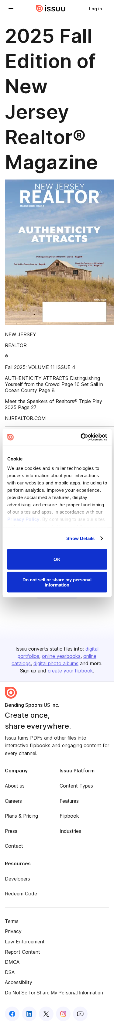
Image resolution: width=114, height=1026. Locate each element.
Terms (12, 921)
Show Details (80, 538)
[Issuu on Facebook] (12, 1014)
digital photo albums (55, 663)
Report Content (22, 952)
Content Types (76, 786)
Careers (13, 801)
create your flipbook (70, 671)
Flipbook (69, 816)
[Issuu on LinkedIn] (29, 1014)
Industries (70, 831)
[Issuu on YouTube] (80, 1014)
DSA (10, 972)
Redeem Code (21, 894)
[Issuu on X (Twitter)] (46, 1014)
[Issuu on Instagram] (63, 1014)
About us (15, 786)
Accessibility (18, 982)
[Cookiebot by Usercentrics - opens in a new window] (81, 437)
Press (11, 831)
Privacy (13, 931)
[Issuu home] (51, 8)
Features (69, 801)
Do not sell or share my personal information (57, 582)
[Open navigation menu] (11, 8)
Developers (17, 879)
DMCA (12, 962)
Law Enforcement (25, 942)
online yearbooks (61, 656)
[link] (95, 8)
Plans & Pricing (21, 816)
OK (57, 559)
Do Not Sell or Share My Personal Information (54, 992)
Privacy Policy (23, 519)
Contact (14, 846)
